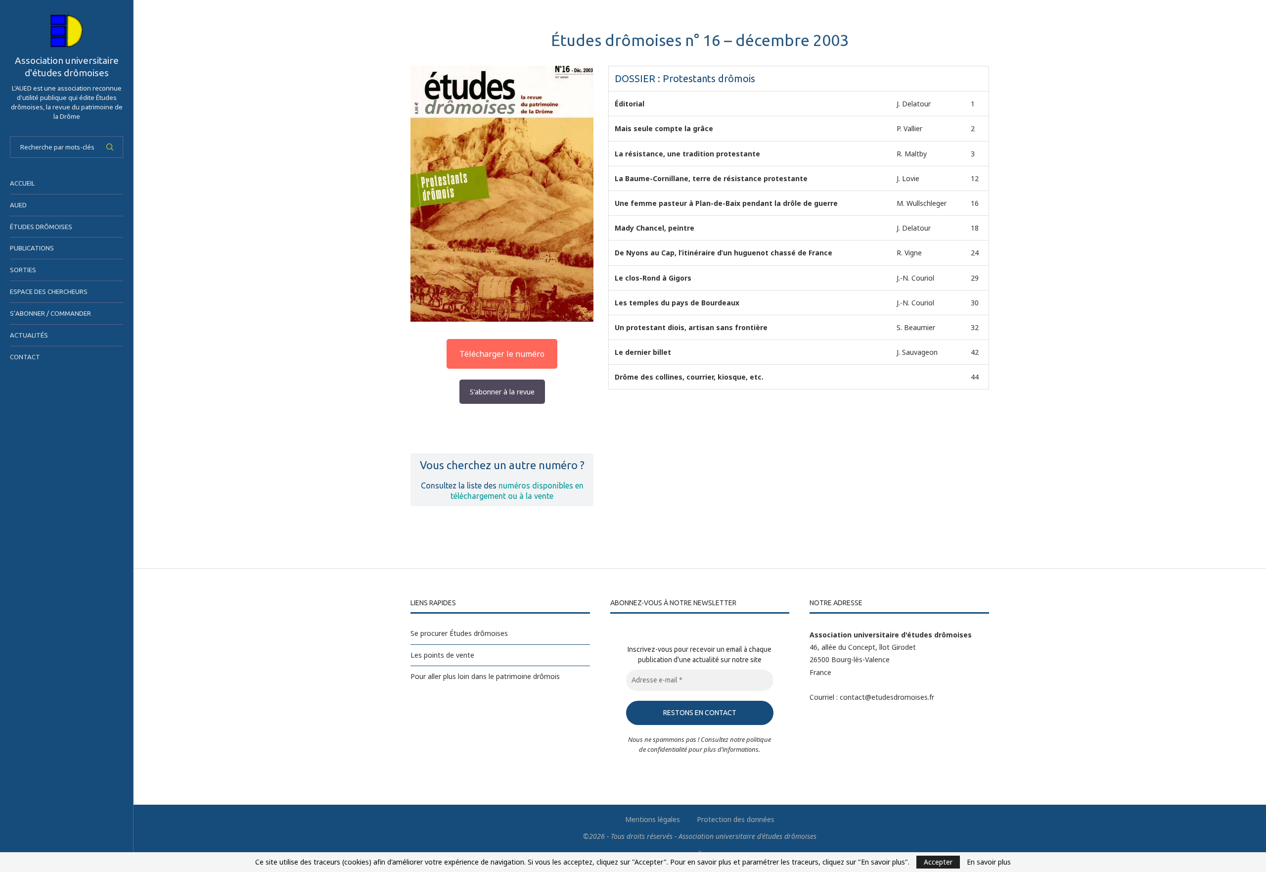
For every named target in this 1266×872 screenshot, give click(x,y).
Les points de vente (442, 655)
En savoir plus (989, 862)
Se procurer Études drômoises (459, 633)
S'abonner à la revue (502, 391)
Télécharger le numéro (501, 353)
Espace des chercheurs (49, 291)
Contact (25, 356)
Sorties (23, 269)
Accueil (22, 183)
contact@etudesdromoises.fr (887, 697)
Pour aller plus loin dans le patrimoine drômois (485, 676)
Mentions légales (652, 819)
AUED (18, 204)
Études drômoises (41, 226)
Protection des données (735, 819)
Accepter (938, 862)
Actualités (29, 335)
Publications (32, 247)
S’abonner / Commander (50, 313)
